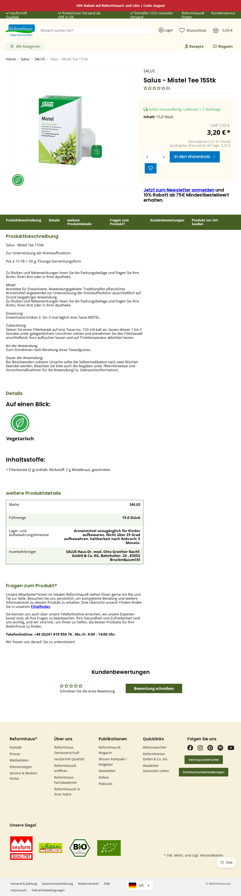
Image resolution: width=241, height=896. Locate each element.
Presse (15, 754)
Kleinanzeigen (21, 767)
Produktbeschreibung (23, 220)
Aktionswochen (155, 747)
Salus (25, 59)
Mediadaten (19, 760)
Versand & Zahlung (24, 883)
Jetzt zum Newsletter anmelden (179, 190)
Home (11, 59)
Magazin (225, 46)
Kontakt (16, 747)
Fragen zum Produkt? (119, 222)
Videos (104, 777)
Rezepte (196, 46)
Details (54, 220)
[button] (155, 88)
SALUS (40, 59)
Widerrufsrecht (88, 883)
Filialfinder (40, 606)
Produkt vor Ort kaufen (205, 222)
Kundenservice (223, 13)
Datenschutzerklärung (57, 883)
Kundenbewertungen (167, 220)
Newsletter (107, 771)
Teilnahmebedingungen (48, 890)
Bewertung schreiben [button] (154, 688)
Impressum (19, 890)
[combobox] (96, 30)
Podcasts (105, 783)
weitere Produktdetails (79, 222)
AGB (107, 883)
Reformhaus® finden (193, 15)
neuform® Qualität (16, 15)
